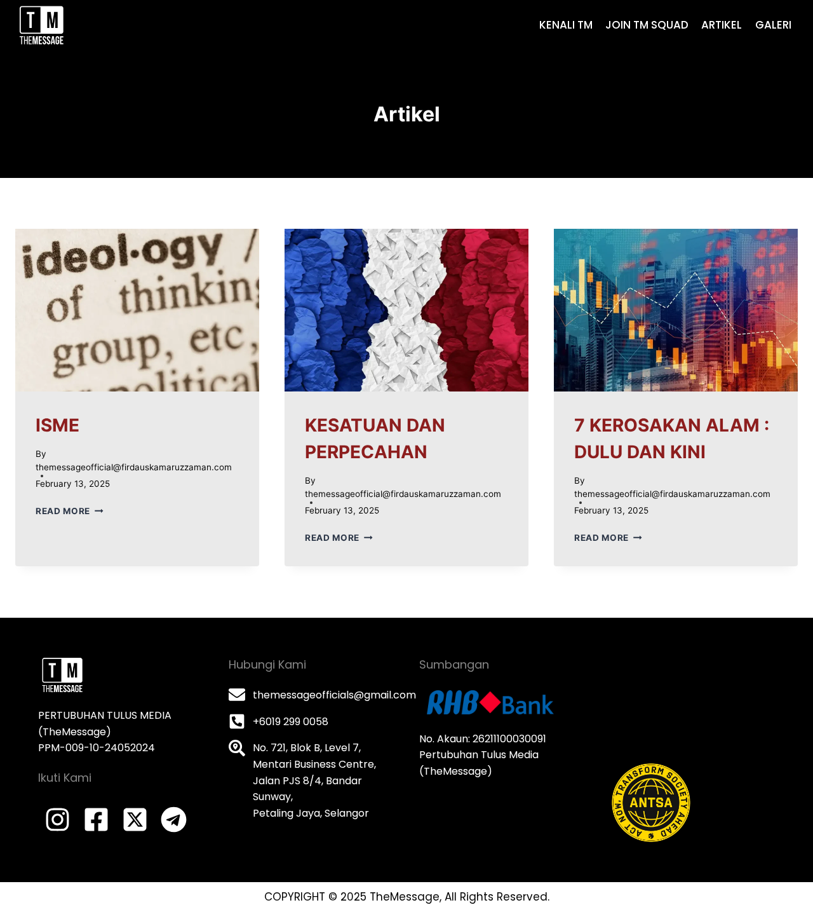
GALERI (773, 24)
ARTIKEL (721, 24)
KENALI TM (566, 24)
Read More (70, 511)
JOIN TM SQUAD (647, 24)
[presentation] (137, 310)
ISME (57, 425)
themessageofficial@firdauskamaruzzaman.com (134, 467)
